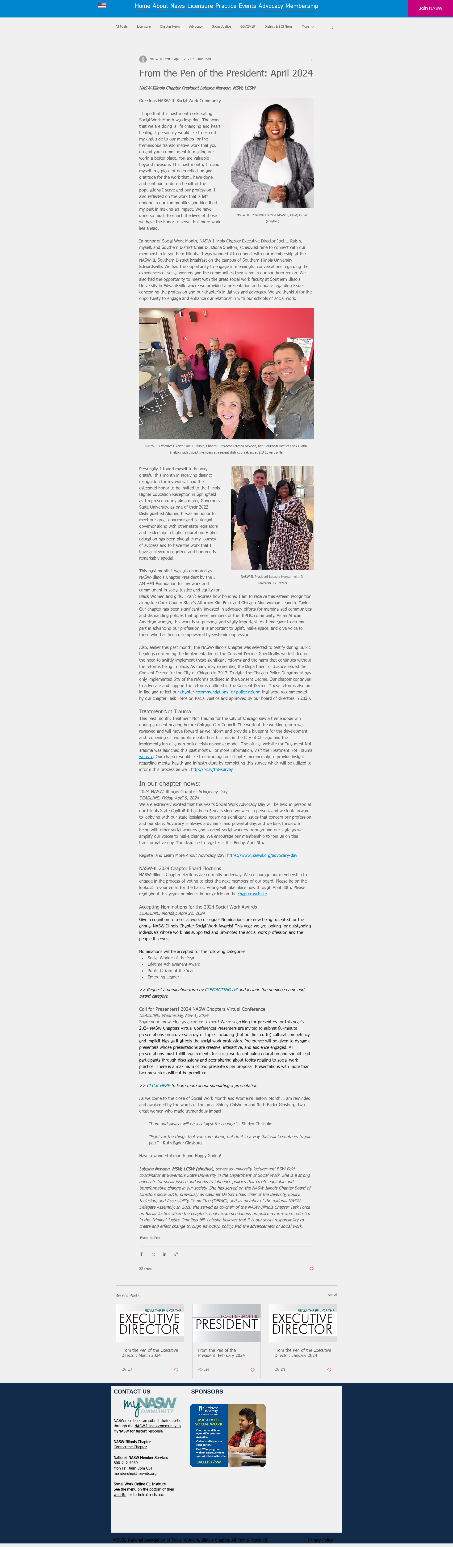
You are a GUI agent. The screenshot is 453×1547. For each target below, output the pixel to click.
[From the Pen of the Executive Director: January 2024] (303, 1323)
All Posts (122, 26)
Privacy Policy (320, 1540)
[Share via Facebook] (141, 1254)
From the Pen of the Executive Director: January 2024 (303, 1353)
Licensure (144, 26)
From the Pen (150, 1238)
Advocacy (196, 26)
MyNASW (121, 1431)
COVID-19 (247, 26)
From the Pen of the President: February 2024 (221, 1353)
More (305, 26)
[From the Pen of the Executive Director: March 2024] (150, 1323)
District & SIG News (278, 26)
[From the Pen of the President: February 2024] (227, 1323)
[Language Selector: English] (105, 5)
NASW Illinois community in (157, 1426)
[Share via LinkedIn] (164, 1254)
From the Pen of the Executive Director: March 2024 (150, 1353)
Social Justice (221, 26)
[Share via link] (176, 1254)
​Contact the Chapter (130, 1447)
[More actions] (311, 59)
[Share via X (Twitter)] (153, 1254)
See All (332, 1295)
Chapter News (170, 26)
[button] (331, 27)
